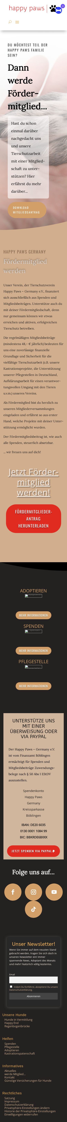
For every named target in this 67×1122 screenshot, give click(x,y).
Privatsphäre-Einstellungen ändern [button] (27, 1108)
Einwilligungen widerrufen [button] (21, 1114)
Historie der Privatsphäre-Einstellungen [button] (30, 1111)
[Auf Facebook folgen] (12, 892)
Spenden (10, 1044)
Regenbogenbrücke (17, 1026)
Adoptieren (11, 1050)
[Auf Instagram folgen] (33, 892)
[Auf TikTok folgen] (33, 909)
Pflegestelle (11, 1047)
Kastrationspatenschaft (19, 1053)
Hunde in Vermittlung (18, 1020)
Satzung (9, 1098)
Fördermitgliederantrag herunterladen (33, 518)
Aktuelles (10, 1071)
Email (12, 974)
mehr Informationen (33, 615)
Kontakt (9, 1077)
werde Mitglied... (15, 1074)
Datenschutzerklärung (19, 1105)
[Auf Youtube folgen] (54, 892)
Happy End (11, 1023)
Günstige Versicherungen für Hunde (27, 1081)
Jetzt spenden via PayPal (32, 851)
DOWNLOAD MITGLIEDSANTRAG (26, 210)
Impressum (11, 1101)
